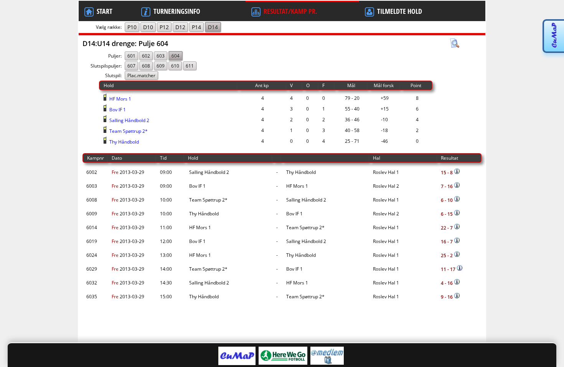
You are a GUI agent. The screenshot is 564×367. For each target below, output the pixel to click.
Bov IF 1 (117, 109)
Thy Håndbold (123, 142)
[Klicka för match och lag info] (457, 171)
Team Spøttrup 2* (128, 131)
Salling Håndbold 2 (128, 120)
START (104, 11)
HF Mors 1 (119, 99)
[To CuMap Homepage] (554, 47)
